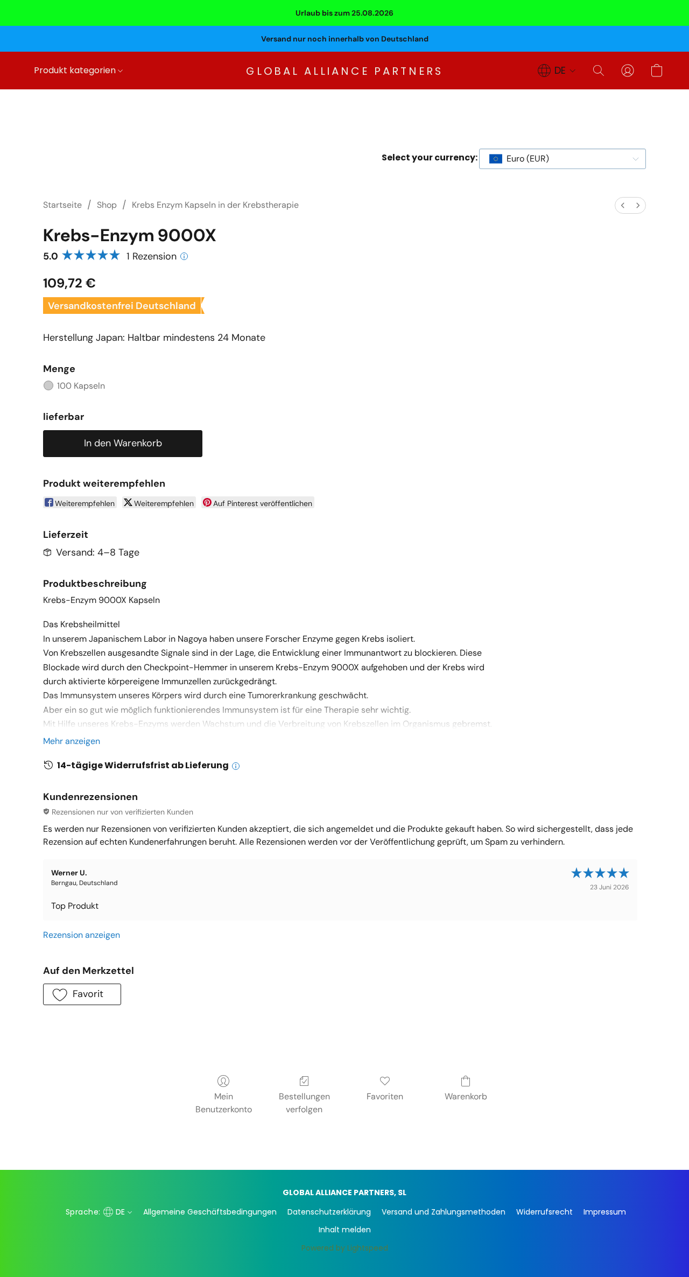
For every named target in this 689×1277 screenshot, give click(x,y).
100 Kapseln (81, 385)
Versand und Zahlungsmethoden (443, 1211)
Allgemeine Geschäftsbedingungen (210, 1211)
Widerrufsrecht (544, 1211)
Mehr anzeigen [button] (71, 741)
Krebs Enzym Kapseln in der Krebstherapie (215, 205)
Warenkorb (466, 1096)
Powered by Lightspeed (344, 1248)
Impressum (604, 1211)
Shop (107, 205)
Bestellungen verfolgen (304, 1103)
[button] (345, 70)
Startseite (62, 205)
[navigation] (557, 71)
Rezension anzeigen (81, 935)
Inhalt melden (345, 1229)
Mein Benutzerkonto (223, 1103)
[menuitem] (622, 205)
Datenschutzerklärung (329, 1211)
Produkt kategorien (76, 70)
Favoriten (385, 1096)
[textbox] (524, 158)
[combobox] (562, 159)
